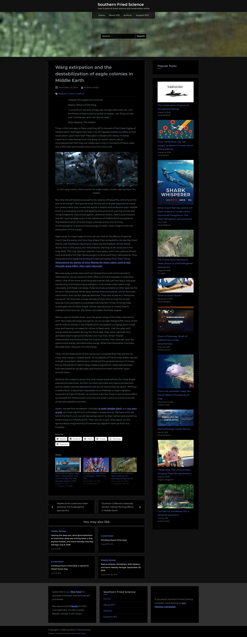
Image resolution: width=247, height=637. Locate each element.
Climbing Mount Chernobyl (114, 540)
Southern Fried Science (121, 4)
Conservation (107, 536)
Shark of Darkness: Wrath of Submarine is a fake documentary (172, 340)
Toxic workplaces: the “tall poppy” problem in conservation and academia (175, 145)
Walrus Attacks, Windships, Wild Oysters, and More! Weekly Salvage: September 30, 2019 (121, 567)
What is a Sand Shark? (170, 295)
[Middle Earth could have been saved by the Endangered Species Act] (124, 465)
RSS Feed (76, 592)
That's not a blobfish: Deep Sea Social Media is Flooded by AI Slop (174, 395)
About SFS (114, 15)
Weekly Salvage (58, 531)
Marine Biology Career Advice (174, 429)
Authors (128, 15)
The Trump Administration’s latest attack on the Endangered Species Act (175, 263)
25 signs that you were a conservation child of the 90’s (94, 476)
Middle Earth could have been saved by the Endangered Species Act (122, 476)
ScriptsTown (80, 633)
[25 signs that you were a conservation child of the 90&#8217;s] (96, 465)
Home (101, 15)
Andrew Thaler (91, 87)
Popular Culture (67, 93)
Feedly (74, 606)
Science (80, 93)
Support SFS (142, 15)
